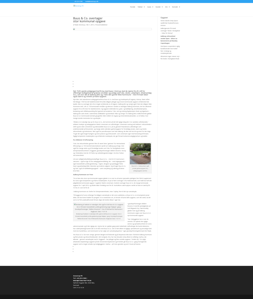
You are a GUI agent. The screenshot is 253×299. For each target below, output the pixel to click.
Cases (149, 7)
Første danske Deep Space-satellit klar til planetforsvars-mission (170, 23)
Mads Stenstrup (80, 25)
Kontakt (175, 7)
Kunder (158, 7)
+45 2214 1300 (78, 1)
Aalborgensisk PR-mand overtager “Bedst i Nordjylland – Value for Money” (170, 30)
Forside (132, 7)
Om (166, 7)
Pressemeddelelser (101, 25)
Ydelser (140, 7)
